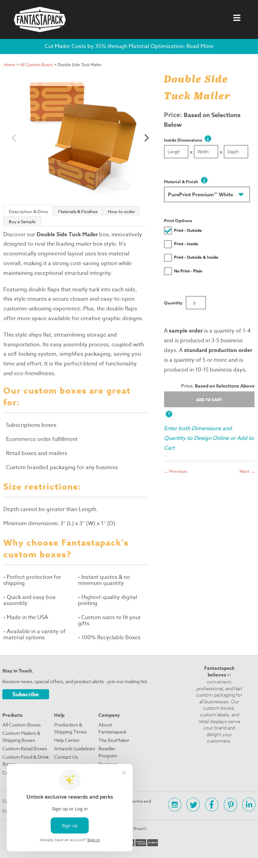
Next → (247, 471)
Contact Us (66, 757)
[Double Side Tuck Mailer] (80, 135)
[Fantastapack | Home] (40, 19)
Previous (14, 138)
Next (146, 138)
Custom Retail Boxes (24, 748)
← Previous (175, 471)
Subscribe (25, 694)
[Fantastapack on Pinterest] (228, 805)
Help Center (67, 740)
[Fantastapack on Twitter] (190, 805)
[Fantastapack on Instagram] (172, 805)
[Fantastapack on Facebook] (209, 805)
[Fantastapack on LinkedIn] (246, 805)
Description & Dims (28, 211)
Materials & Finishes (77, 211)
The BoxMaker (113, 740)
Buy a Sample (22, 221)
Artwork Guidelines (74, 748)
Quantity (173, 303)
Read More (200, 46)
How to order (121, 211)
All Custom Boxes (35, 64)
